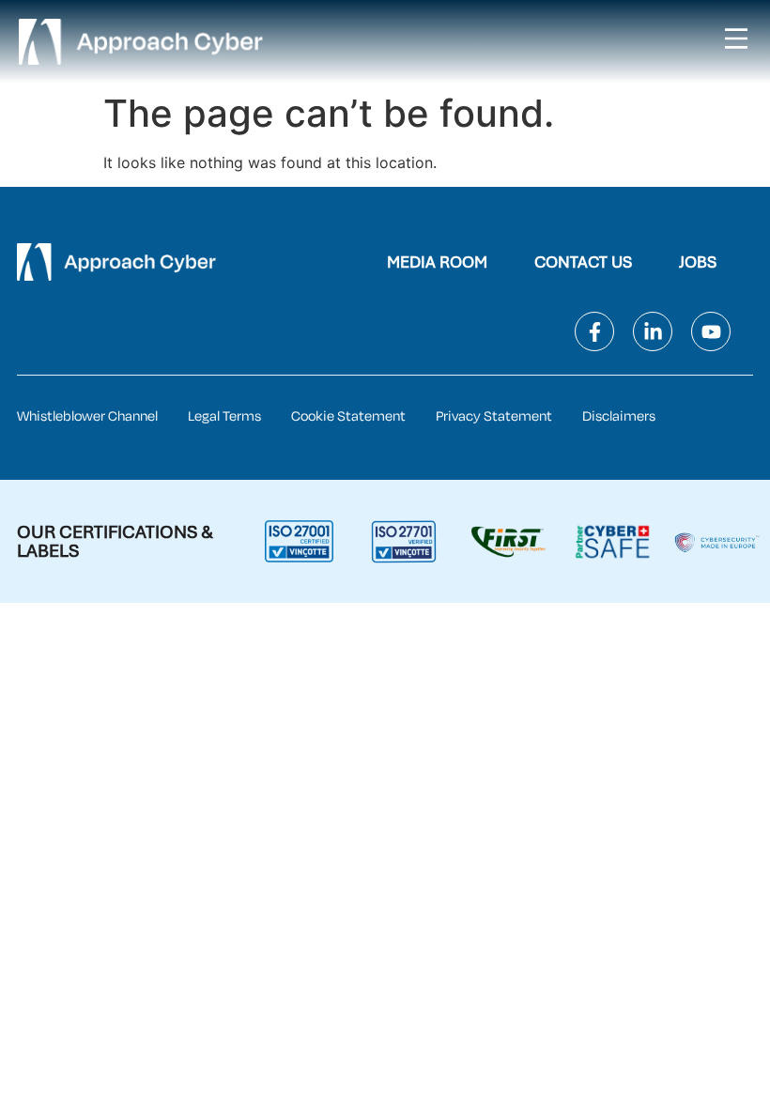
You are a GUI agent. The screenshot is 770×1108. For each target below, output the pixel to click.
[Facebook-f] (594, 331)
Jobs (697, 262)
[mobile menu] (736, 38)
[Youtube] (711, 331)
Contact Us (583, 262)
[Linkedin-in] (652, 331)
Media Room (437, 262)
